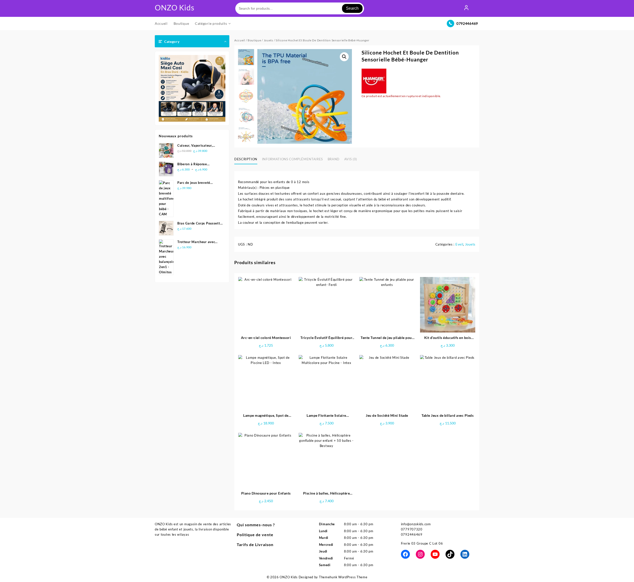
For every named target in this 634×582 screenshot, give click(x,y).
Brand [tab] (334, 159)
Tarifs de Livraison (255, 544)
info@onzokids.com (416, 524)
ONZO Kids (174, 7)
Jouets (268, 40)
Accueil (239, 40)
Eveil (459, 244)
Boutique (254, 40)
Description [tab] (245, 159)
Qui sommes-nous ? (256, 524)
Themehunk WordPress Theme (343, 577)
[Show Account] (466, 8)
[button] (344, 56)
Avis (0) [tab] (350, 159)
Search (352, 8)
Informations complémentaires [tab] (292, 159)
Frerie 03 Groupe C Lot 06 (422, 543)
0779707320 (412, 529)
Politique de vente (255, 534)
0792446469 (467, 23)
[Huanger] (374, 81)
